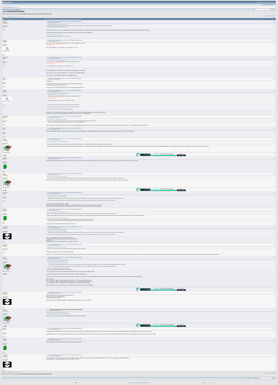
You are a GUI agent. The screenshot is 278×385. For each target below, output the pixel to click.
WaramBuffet (6, 57)
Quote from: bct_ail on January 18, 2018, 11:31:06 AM (56, 195)
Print (274, 17)
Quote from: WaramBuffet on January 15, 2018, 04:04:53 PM (57, 24)
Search (12, 11)
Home (5, 11)
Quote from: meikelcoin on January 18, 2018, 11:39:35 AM (57, 217)
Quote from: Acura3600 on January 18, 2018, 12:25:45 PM (57, 312)
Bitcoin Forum (5, 13)
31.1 (16, 9)
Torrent (18, 9)
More (23, 11)
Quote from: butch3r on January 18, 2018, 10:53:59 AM (56, 176)
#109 (274, 158)
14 (18, 17)
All (21, 17)
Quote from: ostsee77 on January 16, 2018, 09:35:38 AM (57, 119)
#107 (274, 128)
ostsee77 (5, 40)
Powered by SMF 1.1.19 (132, 382)
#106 (274, 117)
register (17, 7)
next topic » (272, 15)
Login (15, 11)
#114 (274, 244)
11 (14, 17)
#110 (274, 174)
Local (10, 13)
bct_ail (4, 138)
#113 (274, 227)
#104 (274, 78)
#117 (274, 310)
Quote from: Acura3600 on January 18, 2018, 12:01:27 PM (57, 260)
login (14, 7)
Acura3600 (5, 226)
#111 (274, 193)
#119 (274, 339)
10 (13, 17)
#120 (274, 355)
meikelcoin (5, 192)
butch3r (4, 157)
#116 (274, 292)
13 (16, 17)
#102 (274, 40)
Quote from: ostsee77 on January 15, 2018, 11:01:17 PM (57, 60)
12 (15, 17)
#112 (274, 209)
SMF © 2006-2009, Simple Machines (143, 382)
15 (19, 17)
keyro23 (4, 128)
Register (19, 11)
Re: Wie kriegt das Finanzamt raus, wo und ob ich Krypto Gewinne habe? (65, 21)
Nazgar (4, 78)
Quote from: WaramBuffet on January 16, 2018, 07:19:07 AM (57, 93)
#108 (274, 139)
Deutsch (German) (16, 13)
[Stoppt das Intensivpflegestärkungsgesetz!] (5, 155)
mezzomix (5, 21)
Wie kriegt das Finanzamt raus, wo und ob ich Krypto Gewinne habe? (36, 13)
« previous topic (266, 15)
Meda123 (5, 328)
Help (9, 11)
